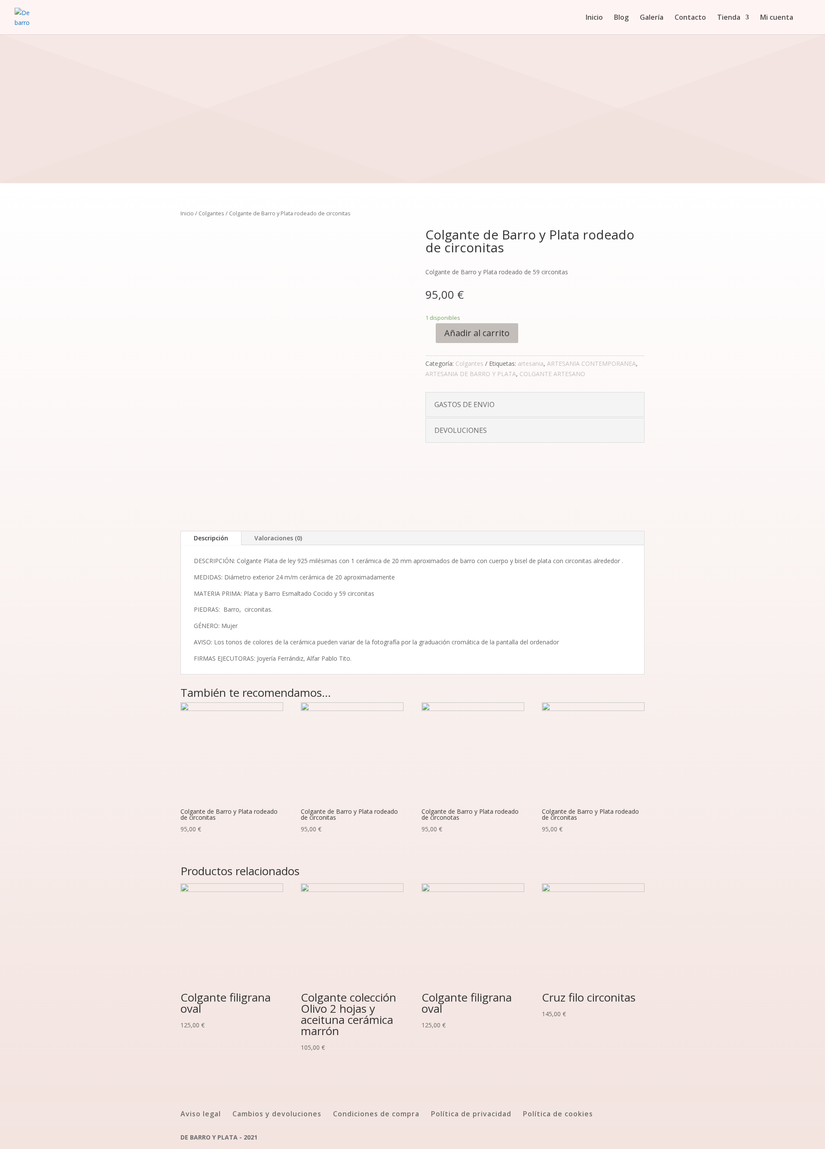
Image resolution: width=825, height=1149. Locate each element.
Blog (621, 18)
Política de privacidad (471, 1113)
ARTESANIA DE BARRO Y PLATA (470, 374)
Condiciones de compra (376, 1113)
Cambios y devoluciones (276, 1113)
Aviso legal (200, 1113)
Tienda (728, 18)
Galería (651, 18)
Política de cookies (558, 1113)
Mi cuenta (776, 18)
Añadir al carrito (477, 333)
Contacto (690, 18)
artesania (531, 363)
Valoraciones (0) (278, 538)
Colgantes (211, 213)
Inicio (594, 18)
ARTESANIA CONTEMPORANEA (591, 363)
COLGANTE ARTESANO (552, 374)
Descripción (211, 538)
